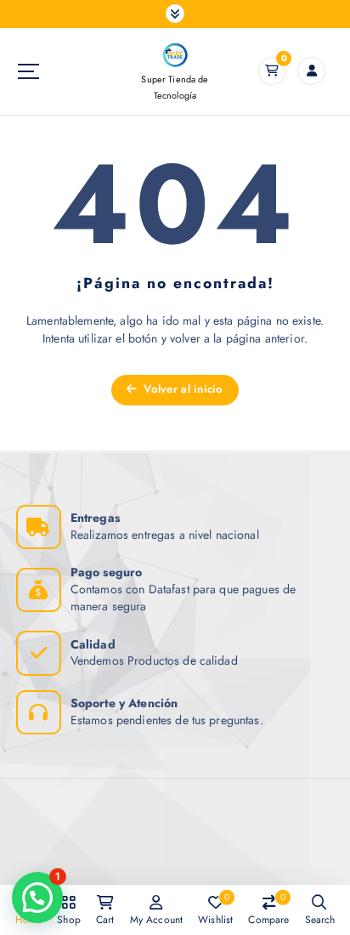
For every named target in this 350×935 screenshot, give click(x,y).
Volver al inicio (181, 389)
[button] (37, 897)
